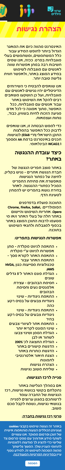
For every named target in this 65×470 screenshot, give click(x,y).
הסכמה (32, 463)
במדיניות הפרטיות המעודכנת (35, 454)
